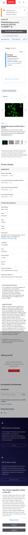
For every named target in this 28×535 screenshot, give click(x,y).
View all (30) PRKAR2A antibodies (14, 31)
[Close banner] (24, 10)
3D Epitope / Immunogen (7, 238)
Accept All (14, 530)
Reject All (14, 525)
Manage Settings (14, 520)
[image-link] (14, 110)
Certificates (17, 39)
